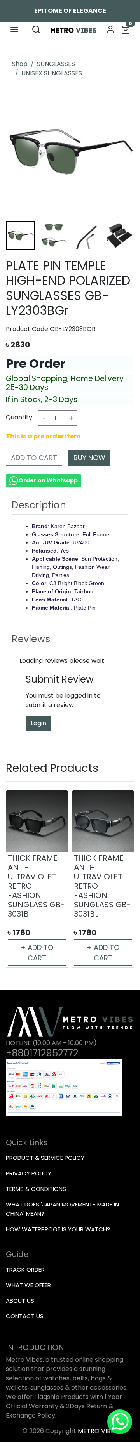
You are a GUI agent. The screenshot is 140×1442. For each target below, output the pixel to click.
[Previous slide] (20, 879)
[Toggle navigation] (14, 29)
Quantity (19, 417)
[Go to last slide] (20, 236)
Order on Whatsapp (48, 480)
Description (39, 505)
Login (38, 723)
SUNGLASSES (56, 63)
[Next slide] (120, 236)
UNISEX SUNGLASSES (51, 73)
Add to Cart (34, 458)
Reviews (31, 639)
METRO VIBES (98, 1430)
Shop (20, 63)
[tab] (70, 505)
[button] (53, 235)
